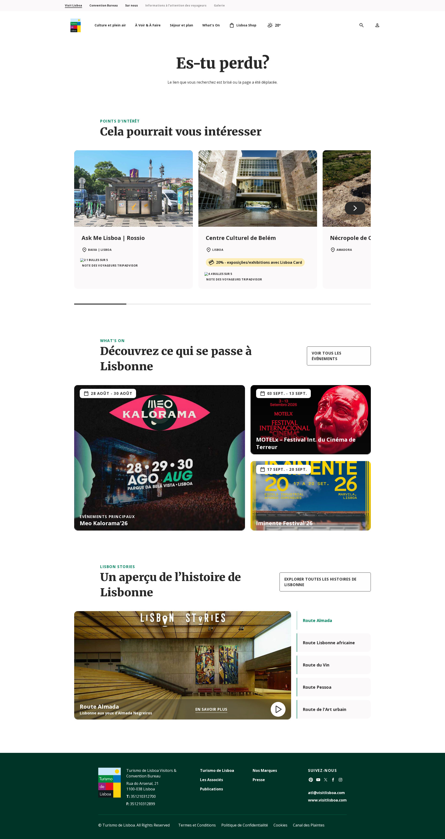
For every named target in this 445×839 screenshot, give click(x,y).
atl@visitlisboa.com (326, 792)
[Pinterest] (311, 779)
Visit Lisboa (73, 5)
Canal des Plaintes (308, 825)
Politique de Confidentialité (244, 825)
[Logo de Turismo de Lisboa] (75, 25)
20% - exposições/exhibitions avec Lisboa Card (259, 262)
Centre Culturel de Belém (241, 238)
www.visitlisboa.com (327, 800)
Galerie (219, 5)
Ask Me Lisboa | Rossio (113, 238)
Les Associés (211, 779)
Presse (259, 779)
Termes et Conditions (197, 825)
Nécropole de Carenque (362, 238)
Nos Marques (265, 770)
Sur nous (131, 5)
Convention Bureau (103, 5)
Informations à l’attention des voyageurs (176, 5)
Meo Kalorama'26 (104, 523)
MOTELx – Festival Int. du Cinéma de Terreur (306, 443)
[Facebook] (333, 779)
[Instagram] (340, 779)
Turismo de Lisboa (217, 770)
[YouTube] (318, 779)
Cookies (280, 825)
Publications (211, 789)
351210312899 (142, 803)
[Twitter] (325, 779)
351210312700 (143, 796)
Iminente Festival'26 (284, 523)
